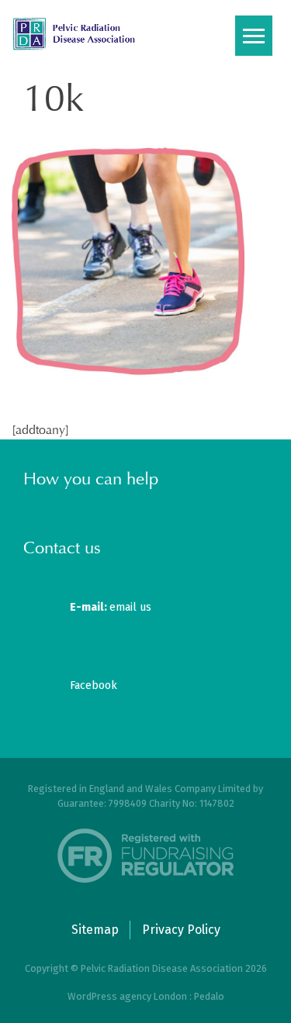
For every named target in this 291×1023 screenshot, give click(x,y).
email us (110, 607)
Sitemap (95, 929)
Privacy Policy (181, 929)
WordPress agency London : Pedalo (146, 996)
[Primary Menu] (253, 36)
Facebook (93, 685)
